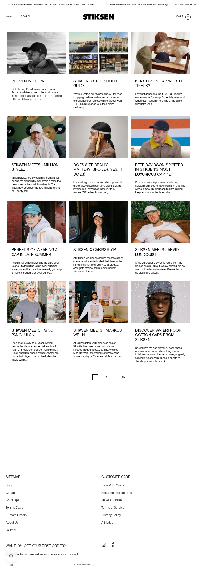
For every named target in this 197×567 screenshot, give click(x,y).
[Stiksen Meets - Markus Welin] (98, 302)
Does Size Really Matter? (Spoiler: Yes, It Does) (97, 169)
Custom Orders (16, 515)
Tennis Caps (14, 508)
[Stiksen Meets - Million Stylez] (36, 137)
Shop (9, 485)
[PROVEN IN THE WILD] (36, 53)
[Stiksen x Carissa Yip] (98, 222)
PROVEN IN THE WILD (31, 81)
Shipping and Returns (116, 493)
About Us (12, 522)
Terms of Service (112, 508)
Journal (11, 530)
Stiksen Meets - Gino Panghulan (32, 332)
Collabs (11, 493)
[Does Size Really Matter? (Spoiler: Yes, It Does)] (98, 137)
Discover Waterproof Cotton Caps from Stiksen (158, 335)
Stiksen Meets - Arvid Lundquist (157, 252)
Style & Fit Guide (112, 485)
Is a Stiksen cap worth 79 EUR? (158, 83)
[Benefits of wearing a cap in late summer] (36, 222)
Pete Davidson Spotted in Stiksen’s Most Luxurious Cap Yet (159, 169)
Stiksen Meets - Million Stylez (35, 167)
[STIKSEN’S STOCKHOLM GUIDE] (98, 53)
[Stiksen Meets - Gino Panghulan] (36, 302)
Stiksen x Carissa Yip (94, 249)
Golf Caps (12, 500)
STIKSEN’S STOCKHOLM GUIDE (95, 83)
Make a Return (111, 500)
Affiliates (107, 522)
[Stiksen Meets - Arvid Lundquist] (160, 222)
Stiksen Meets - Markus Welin (97, 332)
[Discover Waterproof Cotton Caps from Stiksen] (160, 302)
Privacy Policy (111, 515)
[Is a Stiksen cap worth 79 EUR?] (160, 53)
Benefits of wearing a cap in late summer (35, 252)
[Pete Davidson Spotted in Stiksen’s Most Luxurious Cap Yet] (160, 137)
